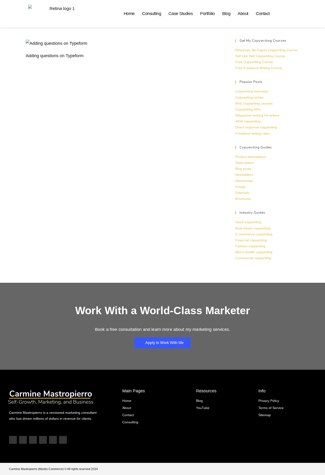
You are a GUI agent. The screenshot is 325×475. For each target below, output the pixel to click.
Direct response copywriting (256, 127)
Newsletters (244, 175)
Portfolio (207, 13)
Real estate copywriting (252, 228)
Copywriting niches (249, 97)
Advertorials (244, 181)
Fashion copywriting (250, 246)
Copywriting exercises (251, 91)
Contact (263, 13)
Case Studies (180, 13)
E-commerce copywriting (253, 234)
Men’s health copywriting (253, 252)
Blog (226, 13)
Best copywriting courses (254, 103)
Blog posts (243, 169)
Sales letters (244, 163)
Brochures (243, 199)
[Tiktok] (23, 440)
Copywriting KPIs (248, 109)
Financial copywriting (251, 240)
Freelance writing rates (252, 133)
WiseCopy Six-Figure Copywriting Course (266, 50)
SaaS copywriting (248, 222)
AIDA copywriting (248, 121)
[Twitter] (53, 440)
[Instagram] (33, 440)
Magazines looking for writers (257, 115)
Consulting (151, 13)
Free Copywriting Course (254, 62)
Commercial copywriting (253, 258)
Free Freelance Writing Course (258, 68)
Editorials (242, 193)
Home (129, 13)
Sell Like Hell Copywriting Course (260, 56)
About (243, 13)
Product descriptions (250, 157)
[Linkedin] (43, 440)
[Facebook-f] (63, 440)
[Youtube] (13, 440)
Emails (240, 187)
